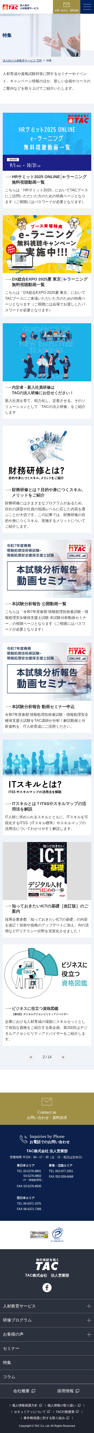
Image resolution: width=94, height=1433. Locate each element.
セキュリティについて (30, 1412)
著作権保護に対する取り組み (44, 1418)
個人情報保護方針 (25, 1405)
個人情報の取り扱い (61, 1405)
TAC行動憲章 (65, 1412)
